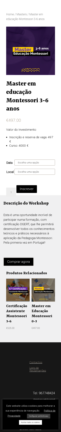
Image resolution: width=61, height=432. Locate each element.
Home (10, 14)
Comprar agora (18, 262)
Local (10, 172)
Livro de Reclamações (37, 369)
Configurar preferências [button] (38, 416)
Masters (21, 14)
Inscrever (27, 189)
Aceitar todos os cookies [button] (30, 422)
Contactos (35, 362)
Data (9, 163)
